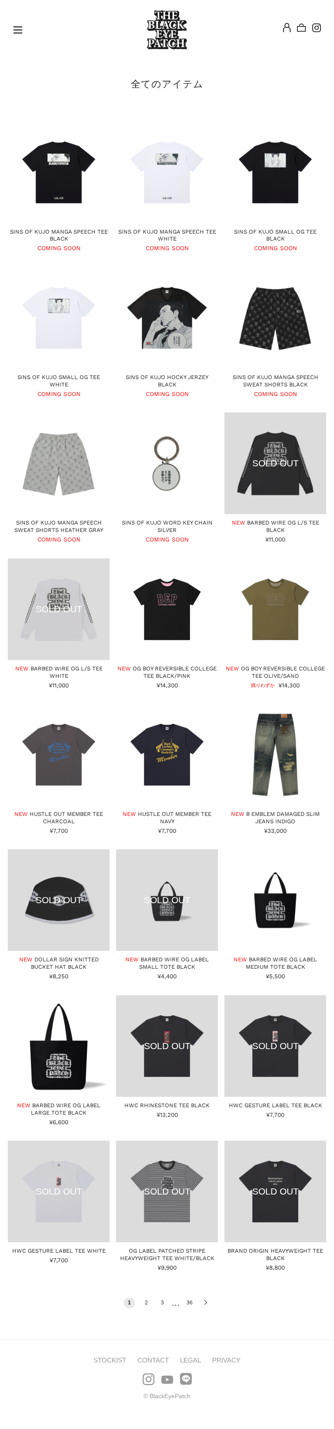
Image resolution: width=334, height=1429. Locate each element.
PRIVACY (226, 1360)
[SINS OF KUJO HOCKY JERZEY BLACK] (167, 318)
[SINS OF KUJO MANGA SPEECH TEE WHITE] (167, 172)
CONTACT (153, 1360)
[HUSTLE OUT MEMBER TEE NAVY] (167, 754)
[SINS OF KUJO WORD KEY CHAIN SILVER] (167, 463)
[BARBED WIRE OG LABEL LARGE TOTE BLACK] (59, 1046)
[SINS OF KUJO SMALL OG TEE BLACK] (275, 172)
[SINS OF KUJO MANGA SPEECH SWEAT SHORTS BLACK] (275, 318)
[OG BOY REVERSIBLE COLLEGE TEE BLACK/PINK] (167, 609)
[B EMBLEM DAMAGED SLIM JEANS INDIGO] (275, 754)
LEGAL (190, 1360)
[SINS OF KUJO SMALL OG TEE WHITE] (59, 318)
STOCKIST (110, 1360)
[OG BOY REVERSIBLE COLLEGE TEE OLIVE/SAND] (275, 609)
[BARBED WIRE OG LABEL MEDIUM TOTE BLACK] (275, 900)
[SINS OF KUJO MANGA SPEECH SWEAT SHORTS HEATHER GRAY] (59, 463)
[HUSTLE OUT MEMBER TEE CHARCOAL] (59, 754)
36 (190, 1303)
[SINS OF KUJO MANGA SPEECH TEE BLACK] (59, 172)
